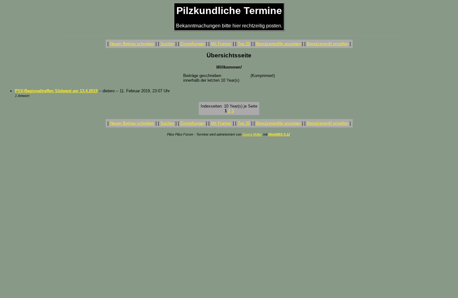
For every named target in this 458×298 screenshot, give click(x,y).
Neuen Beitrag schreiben (132, 43)
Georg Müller (252, 134)
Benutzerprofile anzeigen (278, 43)
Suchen (167, 43)
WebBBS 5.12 (279, 134)
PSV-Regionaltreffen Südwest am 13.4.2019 (56, 91)
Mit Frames (221, 43)
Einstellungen (192, 43)
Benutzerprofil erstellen (327, 43)
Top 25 (244, 43)
